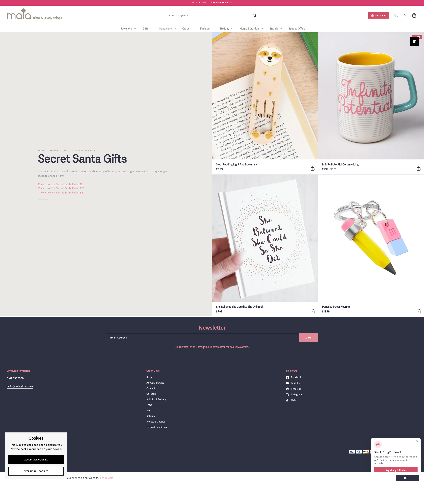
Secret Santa (87, 150)
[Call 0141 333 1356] (396, 15)
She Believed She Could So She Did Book (265, 246)
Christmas (69, 150)
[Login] (405, 15)
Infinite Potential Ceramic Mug (371, 103)
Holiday (53, 150)
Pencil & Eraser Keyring (371, 246)
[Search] (254, 15)
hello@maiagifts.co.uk (20, 386)
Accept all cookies (36, 459)
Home (41, 150)
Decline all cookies (36, 471)
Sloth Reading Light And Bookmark (265, 103)
